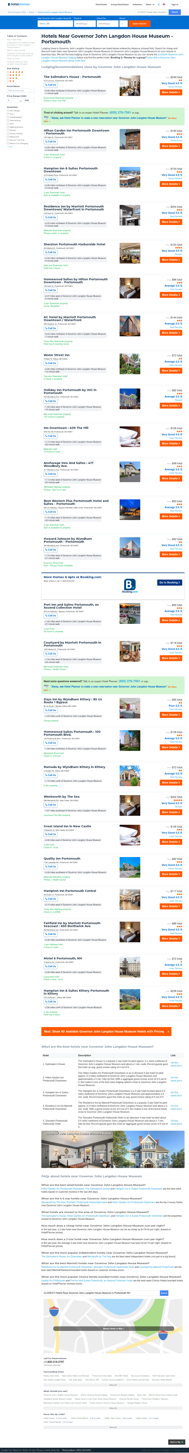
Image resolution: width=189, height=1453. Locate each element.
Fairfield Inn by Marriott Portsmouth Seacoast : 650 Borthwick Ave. (72, 925)
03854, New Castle (113, 1418)
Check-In (78, 18)
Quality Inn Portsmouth (62, 858)
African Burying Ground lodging (94, 1394)
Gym (12, 124)
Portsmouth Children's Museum (155, 1398)
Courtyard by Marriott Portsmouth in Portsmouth (72, 644)
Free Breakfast (16, 117)
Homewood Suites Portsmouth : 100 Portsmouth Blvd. (72, 733)
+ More (10, 147)
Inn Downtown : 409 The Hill (66, 427)
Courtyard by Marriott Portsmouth (156, 1267)
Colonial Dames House (129, 1398)
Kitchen (13, 130)
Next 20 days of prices (16, 50)
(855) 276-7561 (120, 112)
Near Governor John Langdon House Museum (55, 18)
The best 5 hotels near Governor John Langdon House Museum (20, 54)
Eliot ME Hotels (121, 1375)
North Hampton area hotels (163, 1375)
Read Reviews (176, 216)
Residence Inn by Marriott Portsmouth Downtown (66, 1267)
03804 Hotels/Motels (79, 1418)
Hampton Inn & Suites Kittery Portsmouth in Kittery (76, 992)
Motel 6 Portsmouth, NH (63, 958)
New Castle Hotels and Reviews (75, 1375)
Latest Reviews (175, 365)
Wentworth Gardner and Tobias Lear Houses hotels (65, 1402)
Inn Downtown (74, 1256)
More (149, 4)
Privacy (40, 1450)
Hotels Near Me (52, 1450)
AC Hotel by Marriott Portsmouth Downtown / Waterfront (70, 319)
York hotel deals (75, 1379)
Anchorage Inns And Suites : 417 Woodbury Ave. (68, 464)
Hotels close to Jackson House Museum (107, 1402)
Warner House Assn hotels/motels (163, 1394)
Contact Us (6, 1450)
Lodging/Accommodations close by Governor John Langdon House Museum (20, 44)
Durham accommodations (113, 1379)
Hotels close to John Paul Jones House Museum (96, 1398)
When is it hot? (13, 59)
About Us (17, 1450)
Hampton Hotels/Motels (162, 1379)
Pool (11, 114)
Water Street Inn (57, 355)
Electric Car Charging (19, 143)
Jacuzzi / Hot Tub (17, 140)
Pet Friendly (15, 111)
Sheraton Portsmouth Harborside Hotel (74, 244)
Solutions (137, 4)
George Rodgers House (137, 1402)
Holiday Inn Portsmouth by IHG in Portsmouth (70, 391)
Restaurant (14, 137)
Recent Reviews (175, 87)
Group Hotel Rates (120, 4)
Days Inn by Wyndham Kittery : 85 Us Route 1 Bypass (73, 701)
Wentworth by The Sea (62, 796)
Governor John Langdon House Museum (61, 1394)
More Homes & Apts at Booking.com (72, 577)
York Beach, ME (92, 1379)
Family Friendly (16, 133)
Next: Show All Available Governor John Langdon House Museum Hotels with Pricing (104, 1031)
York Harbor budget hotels (55, 1379)
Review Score (176, 140)
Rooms (122, 18)
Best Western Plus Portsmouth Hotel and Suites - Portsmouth (76, 502)
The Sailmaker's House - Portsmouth (72, 76)
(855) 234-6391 (83, 1450)
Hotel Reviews (176, 289)
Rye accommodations (140, 1375)
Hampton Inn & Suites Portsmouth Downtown (71, 170)
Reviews (178, 254)
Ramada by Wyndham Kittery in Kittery (74, 766)
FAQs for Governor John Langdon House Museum (17, 63)
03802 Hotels (49, 1418)
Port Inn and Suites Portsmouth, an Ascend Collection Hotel (71, 606)
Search (175, 12)
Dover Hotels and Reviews (138, 1379)
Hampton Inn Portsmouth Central (70, 890)
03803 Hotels (141, 1418)
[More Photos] (130, 95)
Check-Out (101, 18)
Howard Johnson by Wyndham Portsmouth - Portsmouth (68, 540)
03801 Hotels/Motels (52, 1422)
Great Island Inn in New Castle (67, 826)
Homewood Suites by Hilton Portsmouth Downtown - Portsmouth (76, 281)
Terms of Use (28, 1450)
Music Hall (141, 1394)
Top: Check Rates (14, 39)
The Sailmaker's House (97, 1188)
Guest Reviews (175, 652)
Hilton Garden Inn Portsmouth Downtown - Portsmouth (76, 132)
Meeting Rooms (16, 127)
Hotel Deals (101, 4)
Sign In (175, 4)
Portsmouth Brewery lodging (122, 1394)
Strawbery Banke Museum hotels (58, 1398)
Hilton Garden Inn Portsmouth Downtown (62, 1188)
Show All (113, 1385)
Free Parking (15, 120)
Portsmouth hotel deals (102, 1375)
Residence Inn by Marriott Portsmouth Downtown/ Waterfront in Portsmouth (74, 208)
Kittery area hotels (51, 1375)
